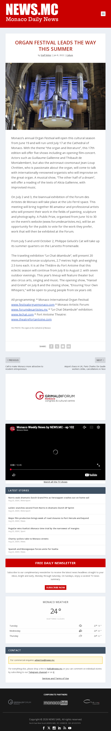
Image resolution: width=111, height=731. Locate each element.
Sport (23, 531)
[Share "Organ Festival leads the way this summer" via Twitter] (57, 346)
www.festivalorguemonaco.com (32, 305)
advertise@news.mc (44, 660)
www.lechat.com (22, 314)
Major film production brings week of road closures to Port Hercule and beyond (48, 518)
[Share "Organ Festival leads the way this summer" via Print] (69, 346)
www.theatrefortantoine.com (31, 319)
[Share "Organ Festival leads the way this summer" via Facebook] (51, 346)
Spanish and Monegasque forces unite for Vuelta (33, 549)
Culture (69, 55)
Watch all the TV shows (55, 481)
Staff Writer (46, 55)
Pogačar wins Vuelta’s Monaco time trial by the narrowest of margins (43, 528)
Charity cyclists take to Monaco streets (28, 538)
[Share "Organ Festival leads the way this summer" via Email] (63, 346)
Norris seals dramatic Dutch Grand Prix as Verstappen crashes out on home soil (48, 497)
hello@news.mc (54, 668)
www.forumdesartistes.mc (29, 309)
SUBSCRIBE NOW (55, 587)
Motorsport (25, 500)
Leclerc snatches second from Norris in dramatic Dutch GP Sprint (41, 507)
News (23, 521)
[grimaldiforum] (55, 417)
